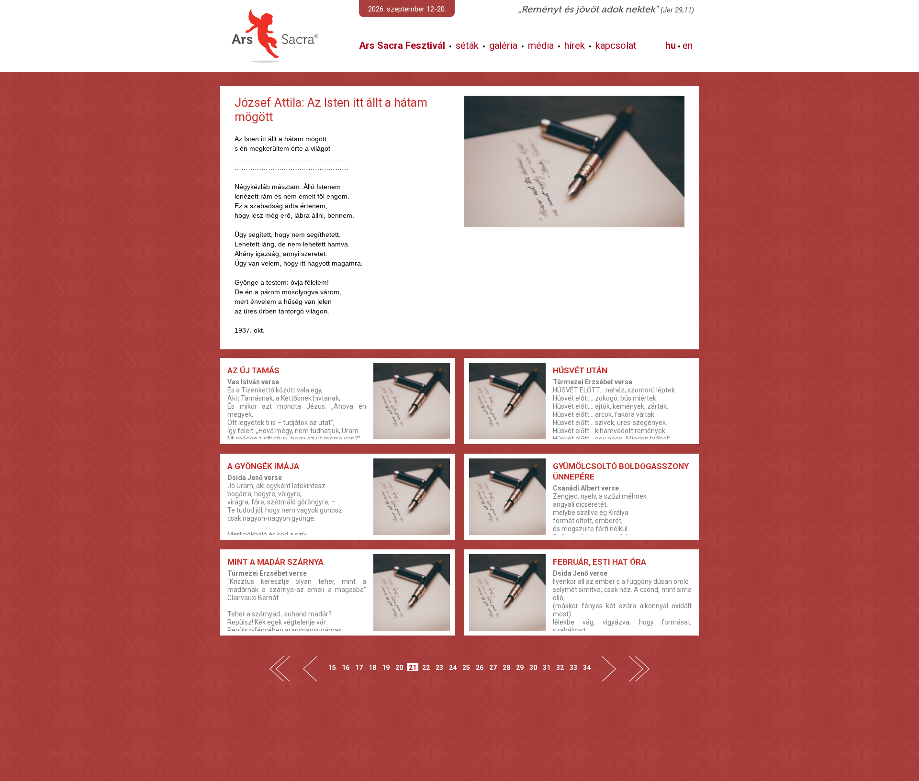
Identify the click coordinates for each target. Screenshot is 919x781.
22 (426, 667)
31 (546, 667)
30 (533, 667)
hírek (574, 45)
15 (332, 667)
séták (467, 45)
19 (386, 667)
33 (573, 667)
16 (345, 667)
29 (520, 667)
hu (670, 45)
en (688, 45)
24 (453, 667)
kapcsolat (616, 45)
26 (479, 667)
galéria (503, 45)
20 (399, 667)
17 (359, 667)
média (541, 45)
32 (560, 667)
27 (493, 667)
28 (506, 667)
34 (587, 667)
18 (372, 667)
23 (439, 667)
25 (466, 667)
